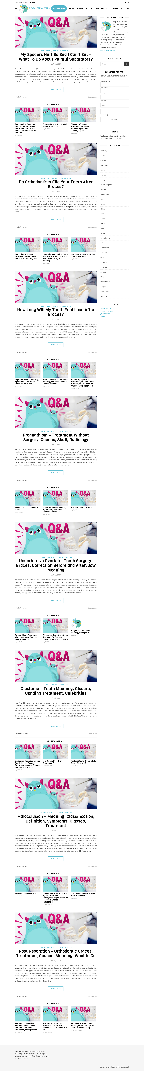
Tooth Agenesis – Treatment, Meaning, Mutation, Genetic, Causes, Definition (55, 381)
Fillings (102, 209)
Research (103, 262)
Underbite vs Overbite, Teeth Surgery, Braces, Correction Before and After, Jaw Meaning (55, 257)
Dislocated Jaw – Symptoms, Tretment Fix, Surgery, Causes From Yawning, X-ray (55, 637)
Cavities (103, 160)
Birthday (103, 100)
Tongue (103, 286)
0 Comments (92, 97)
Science (103, 272)
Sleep (102, 277)
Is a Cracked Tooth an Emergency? (52, 762)
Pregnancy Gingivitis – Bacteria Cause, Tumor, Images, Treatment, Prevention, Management (26, 1026)
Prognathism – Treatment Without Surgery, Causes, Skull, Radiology (56, 437)
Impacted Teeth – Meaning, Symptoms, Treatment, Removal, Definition (27, 381)
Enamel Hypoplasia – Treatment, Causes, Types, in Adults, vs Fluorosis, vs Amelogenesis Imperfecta (82, 382)
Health (54, 431)
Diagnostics (104, 194)
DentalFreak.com (22, 97)
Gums (102, 219)
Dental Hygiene (106, 185)
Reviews (103, 267)
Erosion (103, 204)
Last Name (104, 94)
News (102, 233)
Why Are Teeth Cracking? (82, 507)
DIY (101, 199)
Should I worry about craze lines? (26, 508)
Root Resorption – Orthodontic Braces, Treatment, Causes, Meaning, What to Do (56, 953)
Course (103, 175)
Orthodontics (59, 51)
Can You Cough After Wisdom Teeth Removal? (83, 894)
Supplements (105, 282)
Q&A (69, 51)
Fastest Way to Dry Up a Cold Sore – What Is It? (55, 125)
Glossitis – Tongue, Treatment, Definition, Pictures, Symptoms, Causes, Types (80, 127)
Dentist (103, 189)
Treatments (104, 291)
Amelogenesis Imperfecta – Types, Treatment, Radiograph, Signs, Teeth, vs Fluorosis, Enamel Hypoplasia (55, 897)
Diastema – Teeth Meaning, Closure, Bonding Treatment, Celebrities (56, 691)
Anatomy (103, 151)
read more (56, 89)
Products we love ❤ (78, 8)
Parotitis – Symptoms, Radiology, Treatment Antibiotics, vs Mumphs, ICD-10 (55, 1026)
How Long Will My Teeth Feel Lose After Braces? (83, 255)
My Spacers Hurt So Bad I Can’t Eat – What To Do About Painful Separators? (56, 57)
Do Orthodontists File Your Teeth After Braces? (56, 184)
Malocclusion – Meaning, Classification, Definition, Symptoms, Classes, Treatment (55, 821)
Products (103, 252)
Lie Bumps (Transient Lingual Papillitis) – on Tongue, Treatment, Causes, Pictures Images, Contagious (27, 764)
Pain (102, 243)
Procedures (60, 178)
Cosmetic (103, 170)
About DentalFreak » (108, 50)
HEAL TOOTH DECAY (99, 8)
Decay (102, 180)
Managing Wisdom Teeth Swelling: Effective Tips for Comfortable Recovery (82, 1025)
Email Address (105, 81)
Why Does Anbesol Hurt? (25, 893)
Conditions (46, 51)
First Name (104, 87)
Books (102, 155)
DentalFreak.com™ (39, 8)
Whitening (104, 296)
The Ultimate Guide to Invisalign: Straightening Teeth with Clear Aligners (26, 256)
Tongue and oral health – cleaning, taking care (82, 631)
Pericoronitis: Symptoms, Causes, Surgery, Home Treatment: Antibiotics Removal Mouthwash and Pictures (26, 128)
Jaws (102, 228)
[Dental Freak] (23, 8)
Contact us (117, 8)
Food (102, 214)
